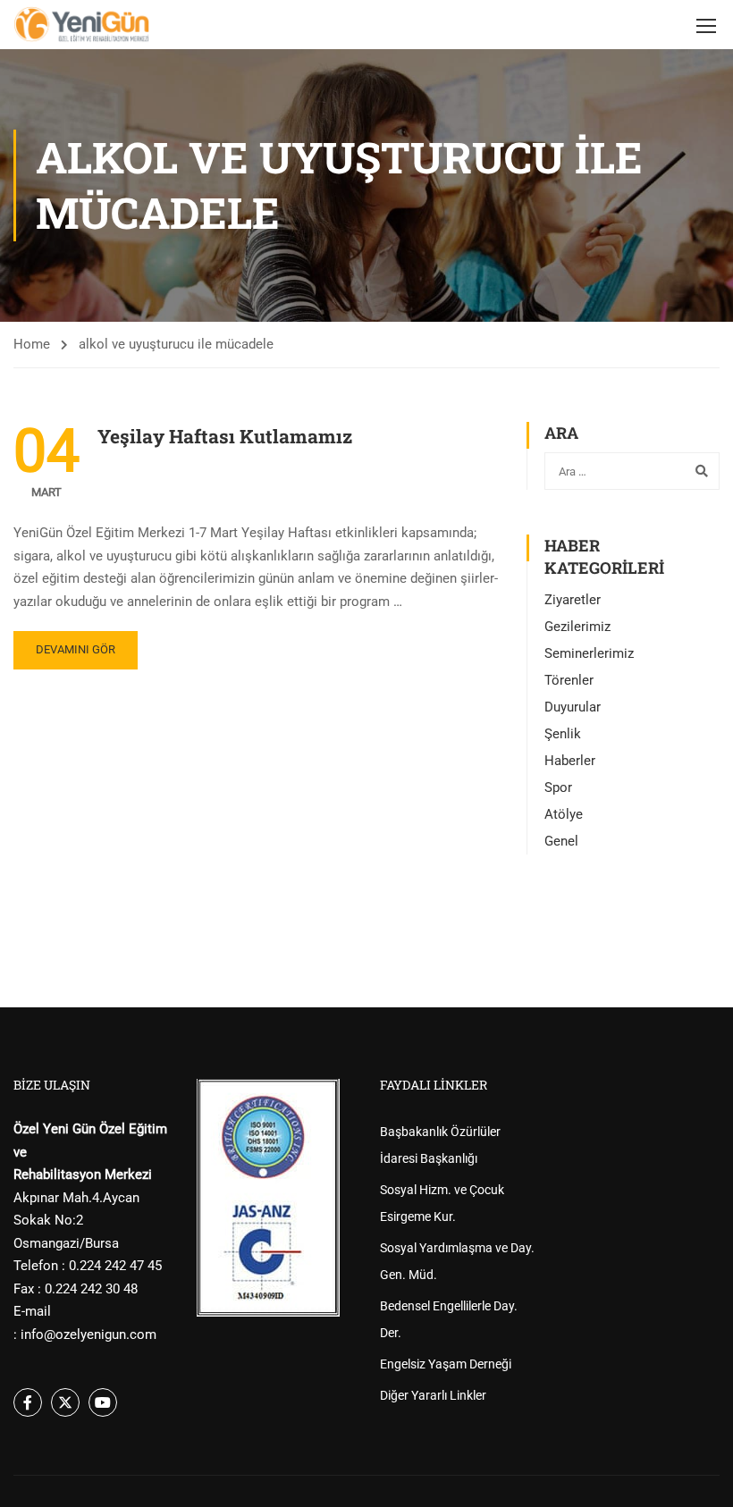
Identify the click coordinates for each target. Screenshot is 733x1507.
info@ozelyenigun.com (88, 1334)
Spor (558, 787)
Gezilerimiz (577, 627)
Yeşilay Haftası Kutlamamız (224, 436)
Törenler (569, 680)
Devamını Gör (75, 649)
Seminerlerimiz (589, 653)
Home (31, 344)
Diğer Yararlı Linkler (433, 1395)
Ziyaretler (572, 600)
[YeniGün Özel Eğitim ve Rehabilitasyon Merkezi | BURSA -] (81, 24)
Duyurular (572, 707)
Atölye (563, 814)
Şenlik (562, 734)
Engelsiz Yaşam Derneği (445, 1364)
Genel (561, 841)
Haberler (569, 761)
